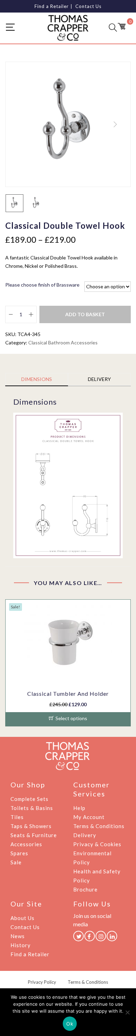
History (20, 945)
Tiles (17, 817)
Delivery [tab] (99, 379)
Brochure (85, 889)
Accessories (26, 844)
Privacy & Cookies (97, 844)
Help (79, 808)
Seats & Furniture (33, 835)
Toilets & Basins (31, 808)
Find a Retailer (52, 6)
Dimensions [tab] (36, 379)
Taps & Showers (31, 826)
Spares (19, 853)
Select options (71, 718)
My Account (89, 817)
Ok (69, 1024)
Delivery (84, 835)
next (115, 124)
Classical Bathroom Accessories (63, 342)
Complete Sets (29, 799)
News (17, 936)
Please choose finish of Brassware (42, 285)
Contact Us (88, 6)
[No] (127, 1012)
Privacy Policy (42, 982)
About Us (22, 918)
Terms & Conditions (98, 826)
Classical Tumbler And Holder (68, 693)
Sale (16, 862)
